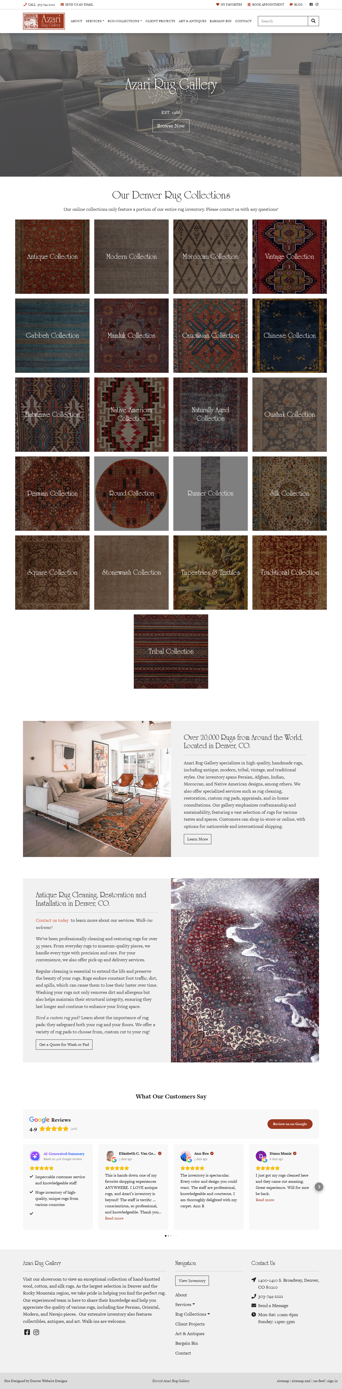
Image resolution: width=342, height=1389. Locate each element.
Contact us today (52, 920)
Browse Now (171, 125)
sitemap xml (301, 1380)
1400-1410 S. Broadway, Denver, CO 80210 (288, 1283)
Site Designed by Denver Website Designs (35, 1380)
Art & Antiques (193, 21)
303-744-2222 (270, 1296)
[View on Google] (110, 1156)
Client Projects (160, 21)
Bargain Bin (221, 21)
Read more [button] (114, 1218)
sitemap (283, 1380)
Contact (243, 21)
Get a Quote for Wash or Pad (64, 1044)
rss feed (319, 1380)
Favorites (231, 4)
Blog (298, 4)
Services (94, 21)
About (76, 21)
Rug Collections (123, 21)
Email (79, 4)
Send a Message (273, 1305)
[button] (23, 1186)
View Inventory (192, 1280)
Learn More (197, 839)
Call (41, 4)
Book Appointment (268, 4)
